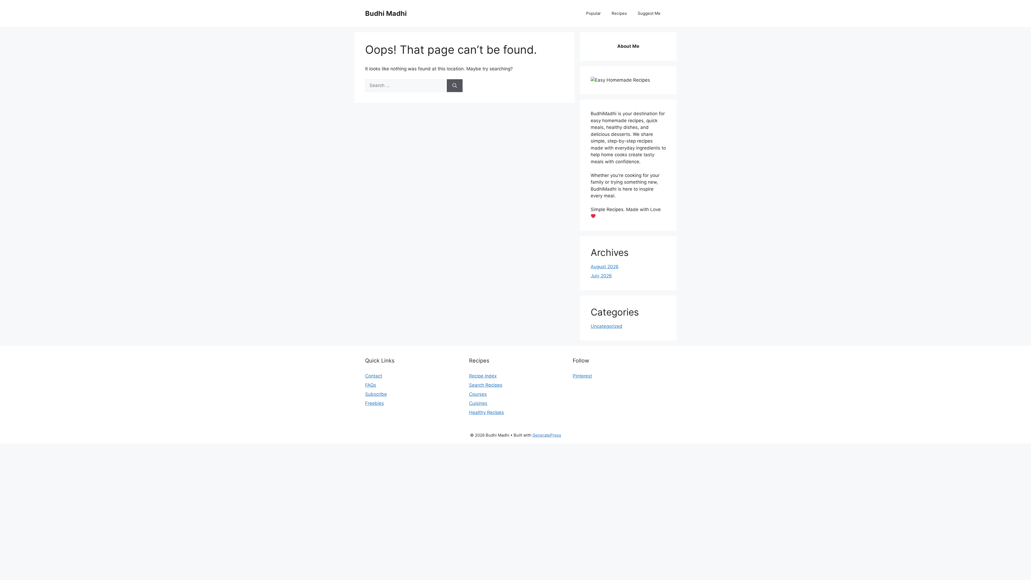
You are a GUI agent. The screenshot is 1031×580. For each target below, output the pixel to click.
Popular (593, 13)
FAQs (370, 385)
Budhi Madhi (386, 13)
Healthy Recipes (486, 412)
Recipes (619, 13)
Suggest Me (649, 13)
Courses (478, 394)
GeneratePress (546, 435)
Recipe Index (483, 376)
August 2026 (605, 266)
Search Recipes (485, 385)
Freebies (374, 403)
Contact (373, 376)
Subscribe (376, 394)
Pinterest (582, 376)
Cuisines (478, 403)
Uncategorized (606, 326)
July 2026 (601, 275)
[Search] (455, 85)
